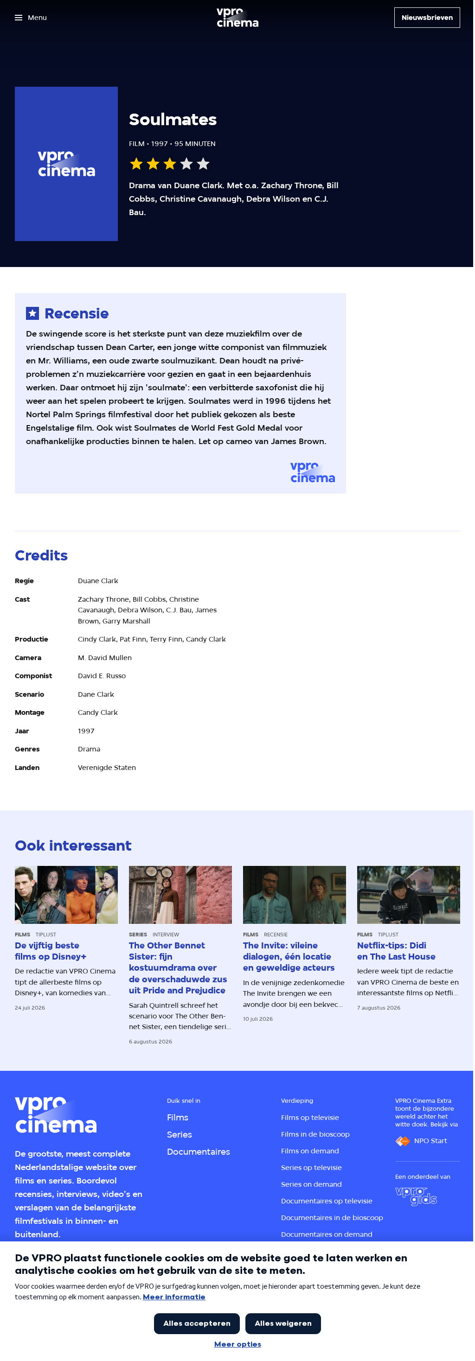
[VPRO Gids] (416, 1197)
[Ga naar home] (237, 17)
